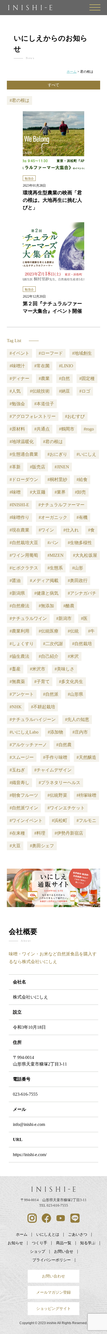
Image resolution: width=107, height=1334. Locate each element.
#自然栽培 (82, 643)
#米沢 (73, 656)
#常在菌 (42, 365)
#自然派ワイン (24, 808)
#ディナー (19, 378)
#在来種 (17, 833)
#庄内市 (80, 732)
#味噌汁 (17, 365)
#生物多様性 (80, 542)
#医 (84, 618)
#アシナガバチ (82, 593)
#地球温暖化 (22, 441)
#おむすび (75, 416)
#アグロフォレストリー (33, 416)
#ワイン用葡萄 (24, 555)
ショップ (37, 1251)
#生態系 (55, 568)
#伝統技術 (40, 391)
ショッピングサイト (53, 1308)
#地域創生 (82, 353)
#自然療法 (19, 605)
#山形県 (75, 694)
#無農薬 (17, 681)
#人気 (15, 391)
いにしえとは (47, 1234)
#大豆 (15, 845)
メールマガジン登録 (53, 1292)
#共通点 (42, 429)
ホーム (21, 1234)
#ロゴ (84, 391)
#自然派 (50, 694)
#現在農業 (19, 530)
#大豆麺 (37, 492)
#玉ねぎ (17, 770)
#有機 (82, 517)
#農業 (44, 378)
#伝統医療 (48, 631)
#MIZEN (55, 555)
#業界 (60, 492)
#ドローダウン (24, 479)
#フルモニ (86, 820)
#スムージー (22, 757)
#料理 (39, 833)
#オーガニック (53, 517)
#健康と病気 (46, 593)
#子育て (42, 681)
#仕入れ (71, 530)
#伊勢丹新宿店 (69, 833)
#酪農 (68, 605)
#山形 (77, 568)
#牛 (91, 631)
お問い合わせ (53, 1276)
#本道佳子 (44, 403)
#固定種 (87, 378)
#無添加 (46, 605)
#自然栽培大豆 (24, 542)
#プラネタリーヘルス (59, 782)
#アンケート (22, 694)
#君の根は (53, 441)
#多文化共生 (71, 681)
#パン (52, 542)
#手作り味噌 (55, 757)
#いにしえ (86, 454)
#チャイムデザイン (53, 770)
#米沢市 (37, 669)
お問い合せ (63, 1251)
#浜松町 (59, 820)
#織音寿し (19, 782)
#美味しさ (64, 669)
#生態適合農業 (24, 454)
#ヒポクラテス (24, 568)
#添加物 (55, 732)
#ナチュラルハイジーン (33, 719)
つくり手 (39, 1243)
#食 (91, 530)
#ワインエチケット (66, 808)
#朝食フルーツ (24, 795)
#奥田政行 (78, 580)
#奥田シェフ (42, 845)
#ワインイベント (26, 820)
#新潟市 (64, 618)
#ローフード (51, 353)
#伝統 (73, 631)
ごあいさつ (77, 1234)
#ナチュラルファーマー (61, 504)
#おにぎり (57, 454)
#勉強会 (17, 403)
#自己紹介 (48, 656)
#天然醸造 (86, 757)
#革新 (15, 467)
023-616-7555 (25, 1094)
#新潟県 (17, 593)
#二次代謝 (53, 643)
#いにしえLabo (24, 732)
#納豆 (64, 391)
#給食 (82, 479)
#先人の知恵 (77, 719)
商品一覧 (63, 1243)
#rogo (89, 429)
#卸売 (80, 492)
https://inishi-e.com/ (30, 1154)
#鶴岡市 (66, 429)
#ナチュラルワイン (28, 618)
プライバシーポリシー (51, 1260)
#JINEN (62, 467)
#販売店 (37, 467)
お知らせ (15, 1243)
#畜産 (15, 669)
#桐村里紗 (57, 479)
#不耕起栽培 (43, 706)
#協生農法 (19, 656)
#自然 (64, 378)
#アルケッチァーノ (28, 744)
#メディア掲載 (44, 580)
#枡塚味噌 (86, 795)
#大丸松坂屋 (85, 555)
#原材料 (17, 429)
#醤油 (15, 580)
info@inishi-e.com (29, 1124)
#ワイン (46, 530)
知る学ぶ (87, 1243)
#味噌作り (19, 517)
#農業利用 (19, 631)
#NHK (16, 706)
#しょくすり (22, 643)
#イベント (19, 353)
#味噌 (15, 492)
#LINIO (66, 365)
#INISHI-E (19, 504)
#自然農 (64, 744)
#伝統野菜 (57, 795)
